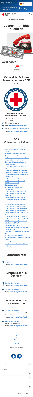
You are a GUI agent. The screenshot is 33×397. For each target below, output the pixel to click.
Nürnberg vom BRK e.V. (12, 225)
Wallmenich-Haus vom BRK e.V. (15, 235)
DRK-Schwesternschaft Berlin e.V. (15, 179)
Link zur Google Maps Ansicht (18, 131)
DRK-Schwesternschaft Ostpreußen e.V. (17, 210)
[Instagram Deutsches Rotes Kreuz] (19, 356)
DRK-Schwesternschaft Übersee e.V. (16, 221)
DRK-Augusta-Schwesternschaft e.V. (16, 170)
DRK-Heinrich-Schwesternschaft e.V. (16, 172)
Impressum (13, 394)
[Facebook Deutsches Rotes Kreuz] (13, 356)
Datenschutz (5, 394)
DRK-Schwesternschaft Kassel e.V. (15, 200)
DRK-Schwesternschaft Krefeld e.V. (16, 204)
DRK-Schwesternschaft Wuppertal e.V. (16, 219)
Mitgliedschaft (9, 262)
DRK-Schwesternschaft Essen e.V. (15, 191)
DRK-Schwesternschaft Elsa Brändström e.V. (13, 188)
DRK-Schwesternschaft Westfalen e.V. (16, 217)
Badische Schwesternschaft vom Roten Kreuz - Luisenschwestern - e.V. (17, 159)
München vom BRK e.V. (12, 223)
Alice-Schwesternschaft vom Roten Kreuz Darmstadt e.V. (15, 155)
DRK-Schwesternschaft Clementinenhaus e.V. (12, 184)
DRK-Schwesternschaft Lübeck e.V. (16, 206)
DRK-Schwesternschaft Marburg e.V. (16, 208)
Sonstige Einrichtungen (12, 283)
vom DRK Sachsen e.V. (12, 242)
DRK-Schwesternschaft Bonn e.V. (15, 181)
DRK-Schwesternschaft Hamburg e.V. (16, 197)
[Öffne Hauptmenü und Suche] (30, 14)
